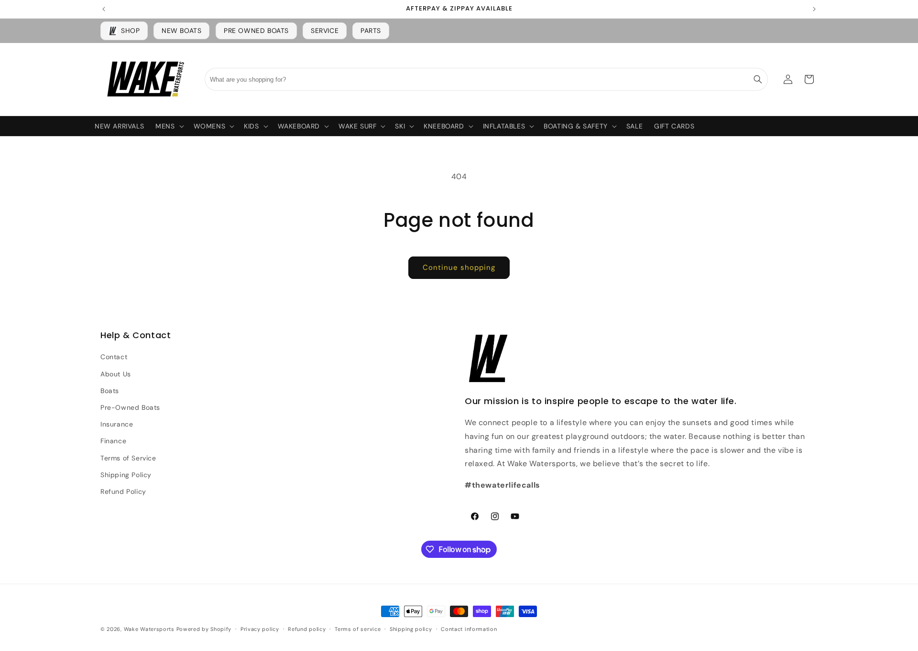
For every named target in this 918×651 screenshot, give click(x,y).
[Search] (758, 79)
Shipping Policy (126, 474)
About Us (115, 374)
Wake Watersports (149, 629)
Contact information (469, 629)
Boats (109, 390)
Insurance (116, 424)
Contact (113, 356)
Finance (113, 441)
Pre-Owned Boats (130, 407)
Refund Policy (123, 491)
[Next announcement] (814, 9)
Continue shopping (459, 267)
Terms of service (358, 629)
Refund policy (307, 629)
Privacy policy (259, 629)
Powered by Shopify (204, 629)
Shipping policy (411, 629)
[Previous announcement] (103, 9)
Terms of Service (128, 458)
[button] (168, 126)
